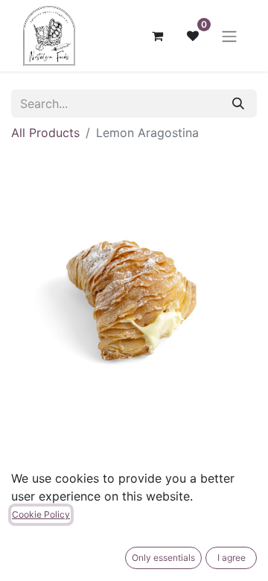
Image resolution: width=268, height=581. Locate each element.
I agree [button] (231, 557)
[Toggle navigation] (229, 35)
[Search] (238, 103)
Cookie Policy (41, 514)
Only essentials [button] (163, 557)
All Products (45, 132)
